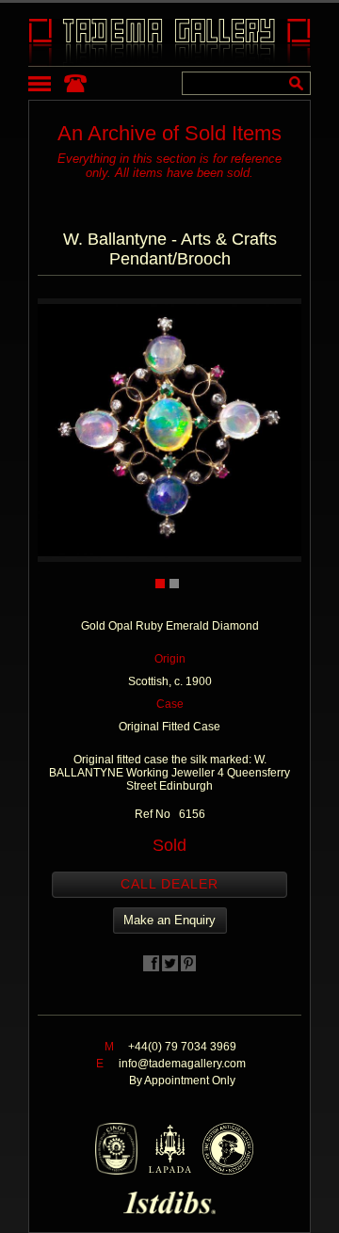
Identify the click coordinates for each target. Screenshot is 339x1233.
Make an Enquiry (169, 920)
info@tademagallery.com (182, 1063)
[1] (160, 583)
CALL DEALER (169, 883)
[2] (174, 583)
